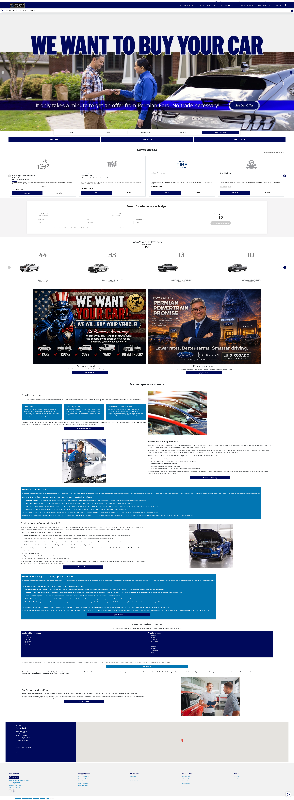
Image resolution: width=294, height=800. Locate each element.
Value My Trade (186, 776)
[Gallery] (147, 72)
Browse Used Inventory (210, 478)
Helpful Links (187, 774)
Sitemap (30, 798)
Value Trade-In (89, 372)
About (236, 774)
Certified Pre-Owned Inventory (138, 781)
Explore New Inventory (83, 428)
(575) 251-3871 (23, 735)
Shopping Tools (84, 774)
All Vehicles (134, 774)
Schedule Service (280, 152)
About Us (236, 778)
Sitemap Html (36, 798)
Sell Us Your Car (186, 778)
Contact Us (28, 747)
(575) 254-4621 (25, 738)
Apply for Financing (118, 615)
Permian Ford (11, 798)
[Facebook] (17, 752)
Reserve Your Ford (83, 778)
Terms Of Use (25, 798)
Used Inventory (134, 778)
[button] (182, 740)
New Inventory (134, 776)
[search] (286, 5)
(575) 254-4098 (24, 740)
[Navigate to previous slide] (1, 72)
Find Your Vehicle (84, 701)
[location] (252, 1)
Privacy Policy (18, 798)
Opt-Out (47, 798)
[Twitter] (20, 752)
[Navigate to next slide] (293, 72)
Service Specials (186, 783)
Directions (18, 747)
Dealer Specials (82, 781)
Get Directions (147, 666)
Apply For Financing (204, 373)
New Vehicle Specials (83, 783)
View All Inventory (146, 244)
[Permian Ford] (21, 5)
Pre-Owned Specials (83, 785)
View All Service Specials (269, 152)
